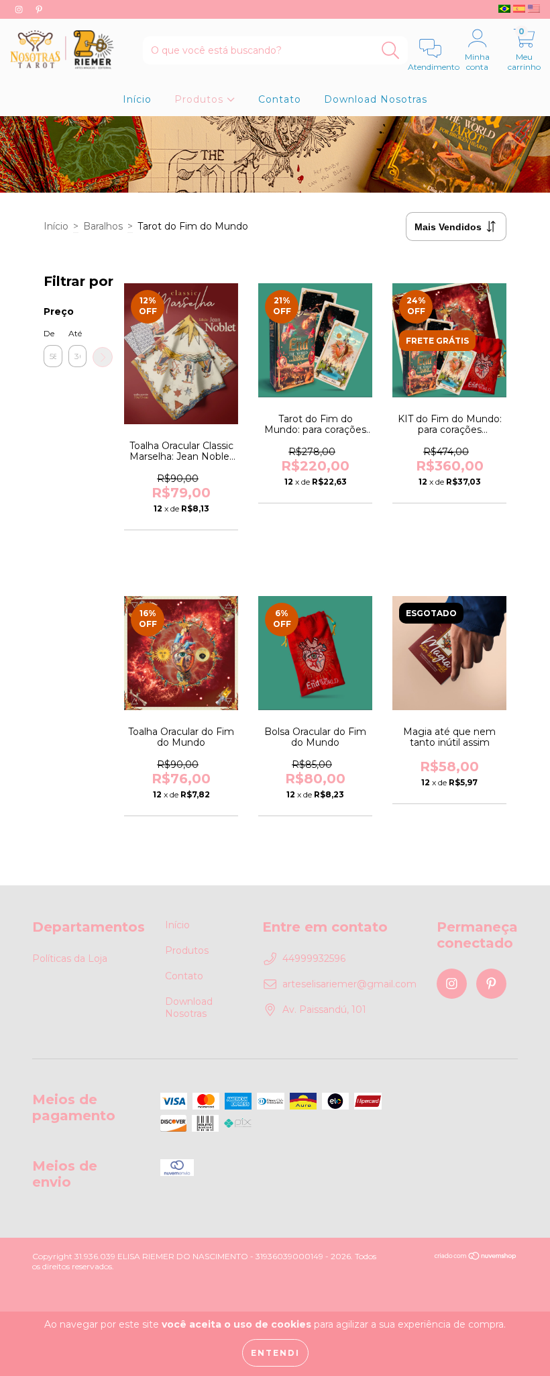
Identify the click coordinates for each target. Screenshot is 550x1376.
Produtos (200, 99)
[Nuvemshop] (476, 1257)
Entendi (275, 1353)
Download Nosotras (375, 99)
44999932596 (313, 958)
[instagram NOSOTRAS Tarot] (20, 9)
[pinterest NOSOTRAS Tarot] (39, 9)
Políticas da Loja (69, 958)
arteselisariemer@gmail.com (349, 984)
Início (137, 99)
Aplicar (103, 357)
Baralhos (103, 226)
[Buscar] (390, 50)
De (49, 333)
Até (75, 333)
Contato (279, 99)
